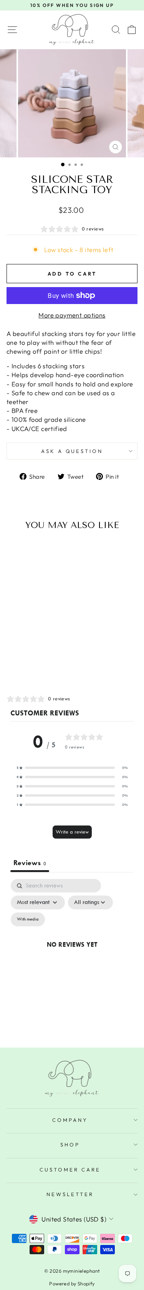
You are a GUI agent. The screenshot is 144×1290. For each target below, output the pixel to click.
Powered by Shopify (71, 1283)
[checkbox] (28, 919)
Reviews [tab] (29, 863)
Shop (70, 1144)
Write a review (72, 832)
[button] (72, 767)
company (70, 1120)
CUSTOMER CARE (70, 1169)
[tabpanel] (72, 954)
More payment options (71, 315)
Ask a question (72, 451)
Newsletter (70, 1194)
